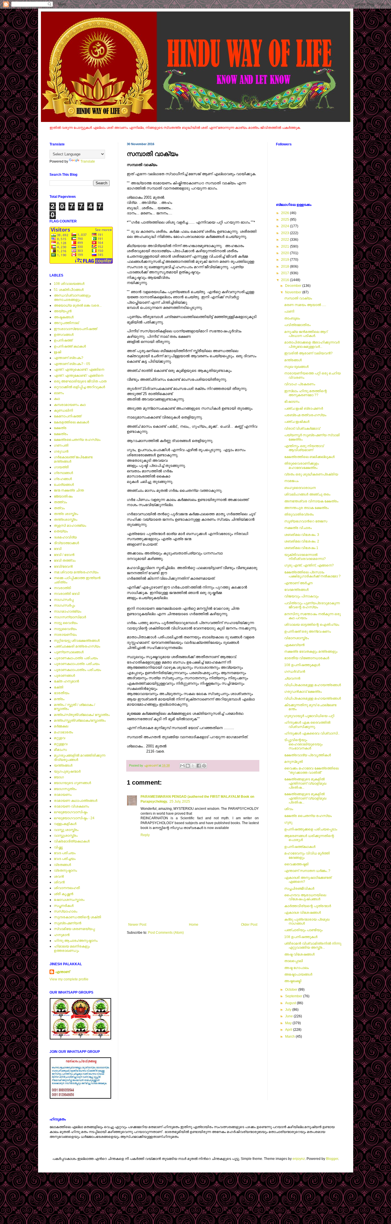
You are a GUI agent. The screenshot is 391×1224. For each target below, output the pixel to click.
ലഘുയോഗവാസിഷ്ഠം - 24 (74, 818)
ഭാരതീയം (61, 693)
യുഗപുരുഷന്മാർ (67, 771)
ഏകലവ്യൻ (294, 645)
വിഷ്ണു (58, 847)
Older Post (249, 925)
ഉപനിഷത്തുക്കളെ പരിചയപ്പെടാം (310, 829)
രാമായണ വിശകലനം (71, 806)
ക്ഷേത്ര (60, 428)
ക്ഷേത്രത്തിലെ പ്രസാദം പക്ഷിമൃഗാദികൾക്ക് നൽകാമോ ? (312, 574)
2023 (285, 233)
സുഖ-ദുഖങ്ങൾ (296, 367)
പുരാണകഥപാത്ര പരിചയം (76, 658)
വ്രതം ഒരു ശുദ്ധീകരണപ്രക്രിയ (311, 474)
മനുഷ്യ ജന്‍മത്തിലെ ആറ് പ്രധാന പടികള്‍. (305, 334)
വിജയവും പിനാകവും (301, 596)
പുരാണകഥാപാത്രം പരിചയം (77, 670)
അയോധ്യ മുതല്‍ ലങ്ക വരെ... (78, 305)
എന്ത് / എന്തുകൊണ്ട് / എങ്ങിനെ (79, 370)
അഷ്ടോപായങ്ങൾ (298, 974)
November (293, 292)
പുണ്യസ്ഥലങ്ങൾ (69, 652)
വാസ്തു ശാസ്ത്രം (66, 830)
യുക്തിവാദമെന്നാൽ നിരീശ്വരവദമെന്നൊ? (305, 557)
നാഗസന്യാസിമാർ (70, 617)
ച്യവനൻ (292, 678)
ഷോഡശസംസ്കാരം (69, 900)
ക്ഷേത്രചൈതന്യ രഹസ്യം (77, 440)
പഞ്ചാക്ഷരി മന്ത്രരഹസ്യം (77, 646)
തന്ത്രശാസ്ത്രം (65, 520)
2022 (285, 240)
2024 (285, 226)
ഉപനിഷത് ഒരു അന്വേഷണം (307, 631)
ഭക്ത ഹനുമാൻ (66, 681)
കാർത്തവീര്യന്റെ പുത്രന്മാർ (307, 906)
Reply (145, 835)
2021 (285, 246)
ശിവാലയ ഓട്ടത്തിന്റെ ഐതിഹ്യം (311, 625)
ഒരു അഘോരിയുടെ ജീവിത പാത (80, 381)
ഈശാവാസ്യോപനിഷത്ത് (75, 329)
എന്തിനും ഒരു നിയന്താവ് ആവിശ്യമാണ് (304, 448)
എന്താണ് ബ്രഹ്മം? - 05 (72, 364)
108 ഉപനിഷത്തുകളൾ (302, 665)
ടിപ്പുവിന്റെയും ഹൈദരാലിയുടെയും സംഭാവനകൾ (303, 744)
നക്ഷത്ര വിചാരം (298, 528)
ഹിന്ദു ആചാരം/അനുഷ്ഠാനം (76, 941)
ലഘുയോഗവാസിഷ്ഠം (71, 812)
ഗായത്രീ (61, 467)
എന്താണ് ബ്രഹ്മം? (68, 358)
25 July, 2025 (179, 801)
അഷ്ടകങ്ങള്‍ (64, 317)
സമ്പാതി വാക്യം (298, 298)
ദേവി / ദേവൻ (64, 555)
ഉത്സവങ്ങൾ (64, 335)
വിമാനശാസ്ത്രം (296, 638)
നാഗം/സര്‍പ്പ (64, 600)
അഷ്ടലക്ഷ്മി (292, 981)
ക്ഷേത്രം (61, 434)
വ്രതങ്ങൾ (62, 865)
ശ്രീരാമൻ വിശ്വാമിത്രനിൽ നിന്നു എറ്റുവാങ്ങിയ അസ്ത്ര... (312, 945)
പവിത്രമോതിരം (297, 325)
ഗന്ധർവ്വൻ (294, 672)
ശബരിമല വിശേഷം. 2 (301, 541)
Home (193, 925)
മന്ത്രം (59, 699)
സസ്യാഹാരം (65, 911)
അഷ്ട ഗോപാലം (296, 968)
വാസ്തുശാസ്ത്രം (66, 836)
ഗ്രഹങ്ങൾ (63, 479)
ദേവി (58, 549)
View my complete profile (69, 979)
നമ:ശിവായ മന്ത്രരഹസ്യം (76, 572)
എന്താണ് (62, 972)
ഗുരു (288, 822)
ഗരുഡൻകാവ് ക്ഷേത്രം (303, 692)
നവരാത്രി (62, 588)
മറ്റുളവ (59, 738)
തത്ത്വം (60, 502)
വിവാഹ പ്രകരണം (299, 384)
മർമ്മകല (61, 726)
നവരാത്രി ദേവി (67, 594)
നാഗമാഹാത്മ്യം (67, 611)
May (289, 1023)
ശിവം (288, 809)
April (289, 1030)
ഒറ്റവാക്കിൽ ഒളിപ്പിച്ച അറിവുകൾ (79, 387)
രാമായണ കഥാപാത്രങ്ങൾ (75, 801)
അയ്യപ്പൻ (63, 311)
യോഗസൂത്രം (65, 789)
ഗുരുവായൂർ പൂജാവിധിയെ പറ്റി (309, 716)
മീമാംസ (60, 750)
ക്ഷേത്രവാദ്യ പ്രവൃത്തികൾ (307, 755)
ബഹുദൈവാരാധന (300, 488)
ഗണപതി (61, 445)
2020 (285, 253)
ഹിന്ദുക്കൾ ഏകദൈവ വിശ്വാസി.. (311, 733)
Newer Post (137, 925)
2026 (285, 213)
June (289, 1016)
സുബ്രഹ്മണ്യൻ (67, 923)
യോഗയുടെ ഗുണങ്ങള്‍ (72, 783)
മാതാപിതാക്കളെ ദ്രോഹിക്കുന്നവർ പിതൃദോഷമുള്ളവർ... (311, 344)
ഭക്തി (58, 687)
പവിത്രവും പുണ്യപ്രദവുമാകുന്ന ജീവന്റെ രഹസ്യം (312, 605)
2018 (285, 266)
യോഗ (59, 777)
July (288, 1010)
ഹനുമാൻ (62, 935)
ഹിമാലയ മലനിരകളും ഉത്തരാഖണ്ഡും (72, 948)
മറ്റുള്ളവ (61, 744)
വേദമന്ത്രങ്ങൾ (296, 590)
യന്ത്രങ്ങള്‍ (63, 765)
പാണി (289, 311)
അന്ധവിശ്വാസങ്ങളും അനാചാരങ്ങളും (72, 297)
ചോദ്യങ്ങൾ (64, 485)
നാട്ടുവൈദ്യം (65, 629)
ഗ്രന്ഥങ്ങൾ (63, 473)
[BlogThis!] (188, 766)
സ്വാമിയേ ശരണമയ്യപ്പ (74, 929)
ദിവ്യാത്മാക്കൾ (66, 543)
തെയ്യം (61, 531)
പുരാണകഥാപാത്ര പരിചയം (77, 664)
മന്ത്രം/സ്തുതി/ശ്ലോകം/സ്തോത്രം (80, 720)
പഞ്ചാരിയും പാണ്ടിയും (303, 930)
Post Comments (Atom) (166, 933)
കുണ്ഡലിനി (63, 410)
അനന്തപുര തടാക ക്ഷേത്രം (306, 508)
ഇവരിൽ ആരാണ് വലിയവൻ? (308, 353)
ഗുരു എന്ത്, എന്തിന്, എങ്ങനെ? (309, 565)
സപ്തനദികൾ (64, 906)
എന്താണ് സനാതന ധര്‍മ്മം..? (307, 871)
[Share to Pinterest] (204, 766)
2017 (285, 273)
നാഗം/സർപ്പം (64, 605)
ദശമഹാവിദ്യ (65, 537)
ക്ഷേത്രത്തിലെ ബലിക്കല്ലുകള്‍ (309, 457)
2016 (285, 280)
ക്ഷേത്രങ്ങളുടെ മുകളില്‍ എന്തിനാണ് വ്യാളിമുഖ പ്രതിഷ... (305, 783)
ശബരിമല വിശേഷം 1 (301, 548)
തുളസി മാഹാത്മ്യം (70, 526)
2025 (285, 220)
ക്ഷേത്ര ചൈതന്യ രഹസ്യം (308, 816)
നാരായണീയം (65, 635)
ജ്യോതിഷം (63, 496)
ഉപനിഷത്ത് (63, 340)
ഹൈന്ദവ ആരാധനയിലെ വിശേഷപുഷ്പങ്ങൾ (305, 897)
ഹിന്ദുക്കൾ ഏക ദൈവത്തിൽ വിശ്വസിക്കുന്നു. (307, 724)
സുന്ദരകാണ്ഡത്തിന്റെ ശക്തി (77, 917)
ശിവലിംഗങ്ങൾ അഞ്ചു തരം (307, 494)
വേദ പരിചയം (65, 853)
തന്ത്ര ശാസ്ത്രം (66, 514)
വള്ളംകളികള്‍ (65, 824)
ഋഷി (57, 352)
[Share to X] (193, 766)
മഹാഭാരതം (63, 732)
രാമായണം (63, 795)
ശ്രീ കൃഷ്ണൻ (63, 894)
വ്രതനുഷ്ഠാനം (65, 870)
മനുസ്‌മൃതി (293, 762)
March (290, 1037)
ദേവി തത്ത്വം (65, 560)
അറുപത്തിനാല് (66, 323)
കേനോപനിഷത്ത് (67, 416)
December (293, 286)
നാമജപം (291, 481)
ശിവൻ (59, 882)
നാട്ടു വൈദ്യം (66, 623)
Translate (87, 161)
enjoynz (299, 1159)
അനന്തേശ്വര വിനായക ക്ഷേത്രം (311, 501)
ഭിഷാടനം (291, 402)
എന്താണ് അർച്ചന (298, 583)
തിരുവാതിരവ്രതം (299, 514)
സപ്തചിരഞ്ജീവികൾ (299, 889)
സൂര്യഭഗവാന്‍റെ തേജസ (305, 521)
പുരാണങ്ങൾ (64, 676)
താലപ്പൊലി (293, 961)
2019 (285, 260)
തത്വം (59, 508)
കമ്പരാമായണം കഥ (70, 405)
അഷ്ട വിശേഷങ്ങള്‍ (299, 954)
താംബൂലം (292, 318)
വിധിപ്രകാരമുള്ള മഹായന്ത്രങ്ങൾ (312, 685)
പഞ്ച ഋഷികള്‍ (296, 422)
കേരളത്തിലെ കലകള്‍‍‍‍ (71, 422)
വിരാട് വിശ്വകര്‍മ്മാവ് (302, 429)
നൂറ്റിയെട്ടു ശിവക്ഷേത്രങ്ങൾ (77, 641)
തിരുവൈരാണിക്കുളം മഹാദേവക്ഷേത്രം (301, 465)
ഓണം (59, 393)
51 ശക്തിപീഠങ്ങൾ (69, 290)
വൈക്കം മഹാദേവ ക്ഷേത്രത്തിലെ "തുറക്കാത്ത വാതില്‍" (311, 770)
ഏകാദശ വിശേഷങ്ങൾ (302, 913)
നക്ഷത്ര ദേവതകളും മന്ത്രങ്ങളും (310, 651)
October (291, 990)
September (294, 996)
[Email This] (182, 766)
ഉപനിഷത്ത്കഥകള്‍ (299, 847)
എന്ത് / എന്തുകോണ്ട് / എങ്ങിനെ (78, 376)
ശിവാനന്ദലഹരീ (67, 888)
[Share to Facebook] (199, 766)
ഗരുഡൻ (61, 451)
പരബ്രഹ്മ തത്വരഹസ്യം (305, 415)
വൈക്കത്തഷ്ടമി (296, 864)
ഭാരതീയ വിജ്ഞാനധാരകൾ (306, 658)
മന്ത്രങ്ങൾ (293, 360)
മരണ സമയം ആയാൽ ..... (305, 305)
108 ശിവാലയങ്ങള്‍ (69, 284)
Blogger (332, 1159)
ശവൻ (59, 876)
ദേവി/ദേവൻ (63, 566)
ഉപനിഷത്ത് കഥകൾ (70, 346)
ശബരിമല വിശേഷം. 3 (301, 535)
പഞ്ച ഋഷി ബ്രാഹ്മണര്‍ (303, 408)
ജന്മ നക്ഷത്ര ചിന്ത (69, 490)
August (291, 1003)
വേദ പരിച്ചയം (65, 859)
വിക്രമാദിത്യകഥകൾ (72, 841)
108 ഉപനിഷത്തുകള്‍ (300, 937)
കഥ (57, 399)
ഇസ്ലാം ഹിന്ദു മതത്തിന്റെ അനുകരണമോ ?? (305, 393)
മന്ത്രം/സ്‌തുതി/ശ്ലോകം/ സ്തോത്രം (82, 715)
